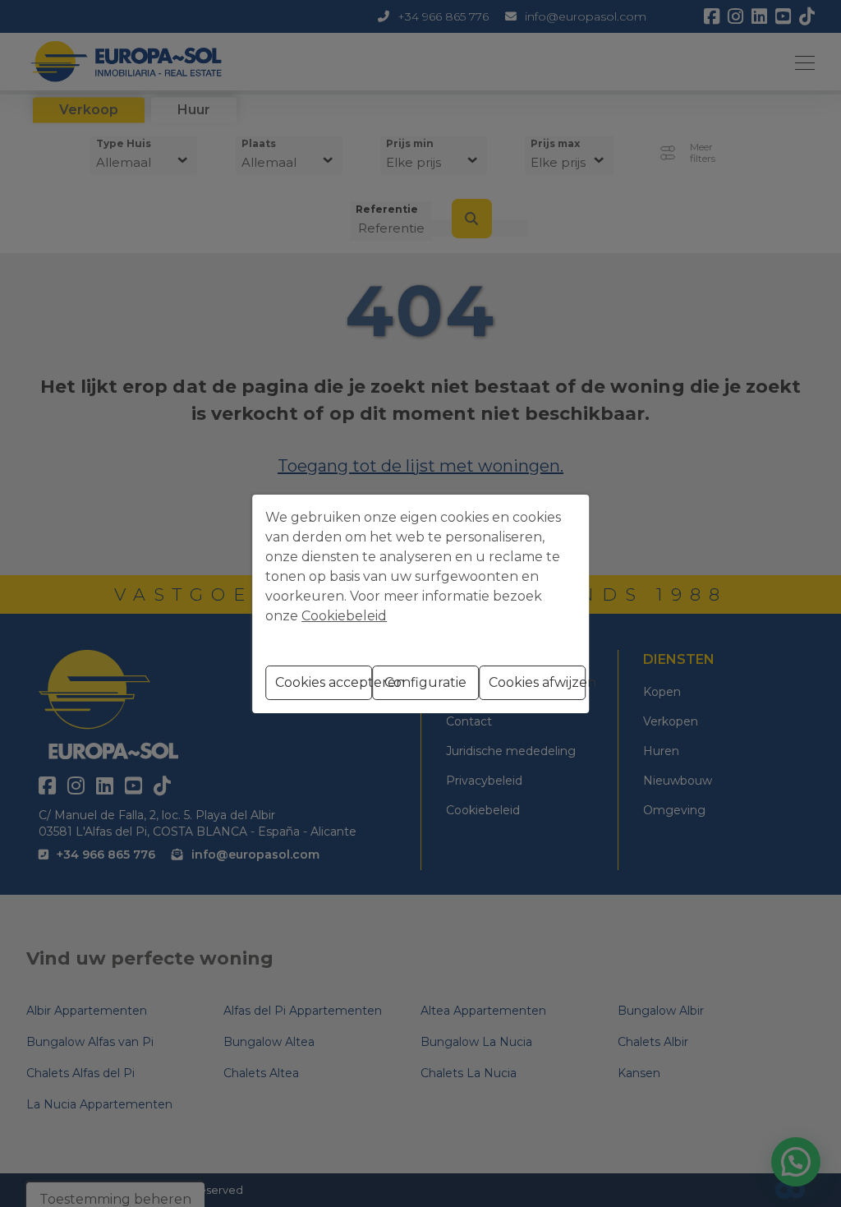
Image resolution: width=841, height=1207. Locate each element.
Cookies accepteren (323, 682)
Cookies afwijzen (537, 682)
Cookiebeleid (344, 616)
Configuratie (425, 682)
